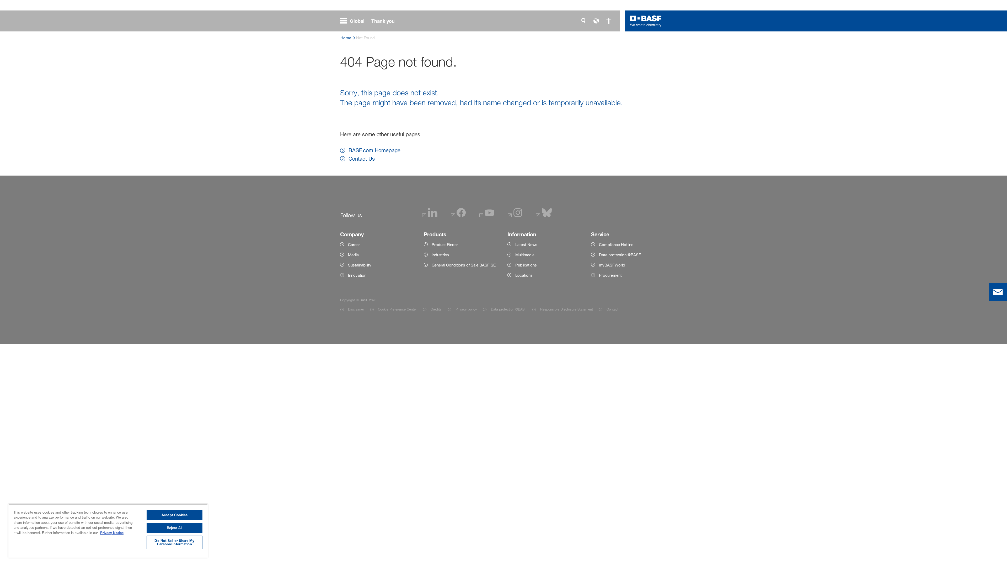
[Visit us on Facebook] (458, 216)
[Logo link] (646, 21)
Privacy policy (466, 309)
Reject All (174, 528)
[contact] (998, 292)
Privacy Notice (112, 533)
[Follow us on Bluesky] (544, 216)
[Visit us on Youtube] (486, 216)
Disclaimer (356, 309)
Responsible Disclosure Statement (566, 309)
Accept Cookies (175, 515)
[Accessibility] (609, 21)
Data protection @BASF (508, 309)
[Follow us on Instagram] (515, 216)
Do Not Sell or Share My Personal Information (174, 542)
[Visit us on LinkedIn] (430, 216)
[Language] (596, 21)
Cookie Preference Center (397, 309)
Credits (436, 309)
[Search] (583, 21)
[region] (108, 531)
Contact (612, 309)
